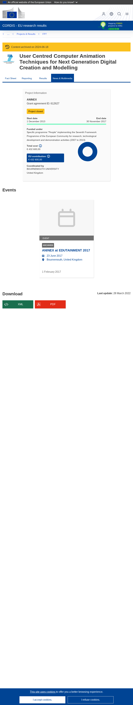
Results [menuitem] (43, 78)
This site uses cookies (43, 691)
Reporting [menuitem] (27, 78)
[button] (111, 13)
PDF (53, 304)
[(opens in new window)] (13, 12)
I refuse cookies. (90, 699)
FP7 (44, 34)
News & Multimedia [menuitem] (62, 78)
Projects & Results (26, 34)
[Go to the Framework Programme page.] (8, 59)
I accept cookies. (42, 699)
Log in (103, 13)
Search (119, 13)
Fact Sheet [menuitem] (10, 78)
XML (20, 304)
